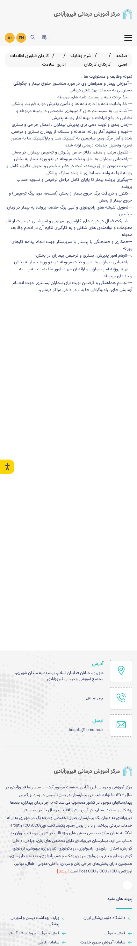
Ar (10, 38)
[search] (33, 38)
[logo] (93, 14)
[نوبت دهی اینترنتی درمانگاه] (44, 38)
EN (21, 38)
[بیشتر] (62, 871)
